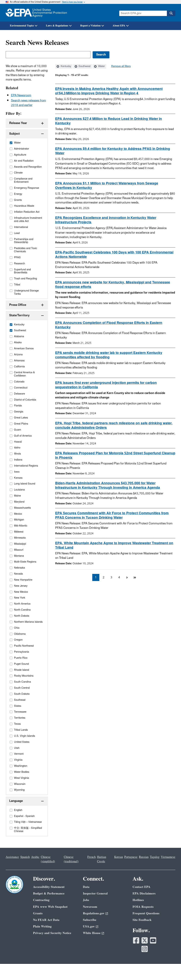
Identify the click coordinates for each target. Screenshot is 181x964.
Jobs (86, 900)
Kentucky (65, 66)
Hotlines (138, 900)
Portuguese (131, 857)
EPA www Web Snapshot (50, 907)
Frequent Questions (146, 913)
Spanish (25, 857)
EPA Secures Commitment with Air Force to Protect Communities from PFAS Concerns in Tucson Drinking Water (112, 515)
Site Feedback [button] (142, 920)
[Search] (171, 13)
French (91, 857)
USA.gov (89, 926)
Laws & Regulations (57, 25)
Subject (14, 134)
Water (101, 66)
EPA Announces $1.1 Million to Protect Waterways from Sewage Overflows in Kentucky (106, 185)
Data (86, 887)
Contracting (41, 900)
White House (92, 933)
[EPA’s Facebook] (136, 940)
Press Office (17, 305)
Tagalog (154, 857)
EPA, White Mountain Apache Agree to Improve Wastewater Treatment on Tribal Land (114, 545)
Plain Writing (42, 926)
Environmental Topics (22, 25)
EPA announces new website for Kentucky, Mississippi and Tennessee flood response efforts (112, 284)
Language (16, 801)
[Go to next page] (126, 577)
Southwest (84, 66)
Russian (143, 857)
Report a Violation (90, 25)
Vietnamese (168, 857)
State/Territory (19, 315)
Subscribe (89, 920)
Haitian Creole (101, 859)
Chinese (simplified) (48, 859)
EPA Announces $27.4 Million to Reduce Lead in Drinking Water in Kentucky (108, 121)
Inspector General (95, 893)
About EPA (119, 25)
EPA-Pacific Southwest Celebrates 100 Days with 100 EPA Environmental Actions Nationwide (114, 254)
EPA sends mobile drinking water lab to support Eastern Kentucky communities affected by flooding (108, 355)
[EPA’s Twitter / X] (144, 940)
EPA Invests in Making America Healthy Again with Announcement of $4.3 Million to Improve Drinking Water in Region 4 (109, 91)
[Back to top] (171, 954)
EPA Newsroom (21, 95)
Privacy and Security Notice (52, 933)
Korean (118, 857)
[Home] (36, 12)
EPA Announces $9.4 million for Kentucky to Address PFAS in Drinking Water (112, 151)
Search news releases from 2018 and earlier (28, 102)
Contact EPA (141, 887)
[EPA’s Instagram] (144, 948)
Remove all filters (121, 66)
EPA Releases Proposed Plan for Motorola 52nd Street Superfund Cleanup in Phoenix (115, 455)
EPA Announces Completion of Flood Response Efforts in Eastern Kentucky (108, 325)
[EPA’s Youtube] (153, 940)
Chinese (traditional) (71, 859)
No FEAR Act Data (46, 920)
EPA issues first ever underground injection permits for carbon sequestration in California (106, 385)
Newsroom (90, 907)
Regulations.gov (93, 913)
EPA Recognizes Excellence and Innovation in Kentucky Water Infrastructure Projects (105, 220)
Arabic (35, 857)
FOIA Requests (143, 907)
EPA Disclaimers (144, 893)
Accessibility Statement (49, 887)
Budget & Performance (49, 893)
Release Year (18, 123)
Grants (38, 913)
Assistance (12, 857)
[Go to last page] (134, 577)
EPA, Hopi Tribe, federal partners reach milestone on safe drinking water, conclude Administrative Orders (114, 425)
